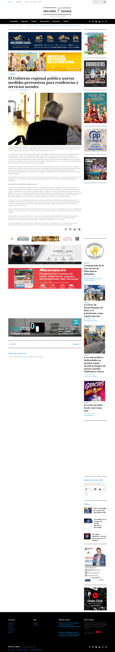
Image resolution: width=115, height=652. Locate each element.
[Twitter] (91, 489)
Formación (56, 21)
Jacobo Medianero (89, 415)
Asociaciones (44, 21)
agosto (19, 25)
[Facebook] (86, 489)
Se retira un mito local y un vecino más (93, 408)
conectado (24, 357)
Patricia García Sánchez (90, 376)
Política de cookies (22, 650)
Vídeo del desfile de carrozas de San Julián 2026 (99, 510)
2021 (14, 25)
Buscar (105, 2)
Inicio (9, 25)
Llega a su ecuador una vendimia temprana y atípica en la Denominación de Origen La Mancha (70, 624)
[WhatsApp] (86, 494)
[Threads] (104, 489)
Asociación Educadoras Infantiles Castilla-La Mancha (93, 279)
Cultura (65, 21)
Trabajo (33, 21)
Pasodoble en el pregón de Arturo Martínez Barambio (100, 523)
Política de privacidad (36, 650)
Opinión (10, 2)
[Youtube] (100, 489)
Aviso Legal (11, 650)
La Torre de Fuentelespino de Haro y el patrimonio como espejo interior (93, 310)
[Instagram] (95, 489)
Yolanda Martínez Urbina (90, 320)
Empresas (24, 21)
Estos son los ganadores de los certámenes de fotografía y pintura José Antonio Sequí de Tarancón (70, 634)
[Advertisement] (45, 303)
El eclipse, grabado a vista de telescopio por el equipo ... (99, 537)
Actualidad (14, 21)
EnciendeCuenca (24, 90)
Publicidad (18, 2)
